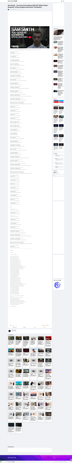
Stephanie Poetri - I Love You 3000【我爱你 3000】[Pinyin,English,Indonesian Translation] (48, 364)
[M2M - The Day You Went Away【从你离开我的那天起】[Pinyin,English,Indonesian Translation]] (19, 404)
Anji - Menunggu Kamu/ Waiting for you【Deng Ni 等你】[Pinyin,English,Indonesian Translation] (26, 375)
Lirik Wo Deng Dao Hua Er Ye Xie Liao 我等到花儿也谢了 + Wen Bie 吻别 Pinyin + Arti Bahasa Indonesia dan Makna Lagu (56, 120)
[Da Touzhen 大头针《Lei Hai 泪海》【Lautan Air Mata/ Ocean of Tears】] (56, 135)
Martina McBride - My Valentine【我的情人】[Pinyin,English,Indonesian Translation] (41, 407)
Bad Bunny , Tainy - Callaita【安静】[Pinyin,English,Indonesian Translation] (11, 354)
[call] (1, 461)
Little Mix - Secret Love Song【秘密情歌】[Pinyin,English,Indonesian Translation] (48, 398)
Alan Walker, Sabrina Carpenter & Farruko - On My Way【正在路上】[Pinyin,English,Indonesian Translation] (33, 388)
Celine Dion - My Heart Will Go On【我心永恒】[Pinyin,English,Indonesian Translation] (26, 418)
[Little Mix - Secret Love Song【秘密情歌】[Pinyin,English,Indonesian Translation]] (48, 394)
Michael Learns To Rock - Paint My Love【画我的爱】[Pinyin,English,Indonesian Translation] (11, 408)
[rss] (15, 457)
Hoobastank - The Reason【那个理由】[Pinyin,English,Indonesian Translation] (26, 387)
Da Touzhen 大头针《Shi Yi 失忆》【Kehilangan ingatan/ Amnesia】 (61, 147)
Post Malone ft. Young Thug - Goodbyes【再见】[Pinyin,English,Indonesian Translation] (33, 364)
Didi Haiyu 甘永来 (13, 330)
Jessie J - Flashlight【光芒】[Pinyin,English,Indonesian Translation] (26, 407)
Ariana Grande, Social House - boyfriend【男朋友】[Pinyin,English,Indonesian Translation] (48, 354)
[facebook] (8, 457)
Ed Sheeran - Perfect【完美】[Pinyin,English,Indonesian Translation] (18, 397)
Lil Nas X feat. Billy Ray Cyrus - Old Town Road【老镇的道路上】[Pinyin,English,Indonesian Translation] (19, 354)
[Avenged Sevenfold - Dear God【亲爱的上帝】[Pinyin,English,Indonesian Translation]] (26, 394)
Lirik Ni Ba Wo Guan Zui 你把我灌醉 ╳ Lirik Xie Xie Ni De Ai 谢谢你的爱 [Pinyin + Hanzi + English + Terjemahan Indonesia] (56, 111)
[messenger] (71, 459)
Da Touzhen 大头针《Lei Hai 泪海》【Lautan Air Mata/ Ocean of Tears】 (56, 138)
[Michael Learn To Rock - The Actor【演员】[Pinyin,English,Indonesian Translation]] (41, 394)
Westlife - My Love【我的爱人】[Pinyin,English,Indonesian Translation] (18, 417)
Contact (57, 461)
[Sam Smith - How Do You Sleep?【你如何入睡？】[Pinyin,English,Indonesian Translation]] (41, 350)
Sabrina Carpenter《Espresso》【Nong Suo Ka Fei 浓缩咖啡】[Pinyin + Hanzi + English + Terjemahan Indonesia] (11, 342)
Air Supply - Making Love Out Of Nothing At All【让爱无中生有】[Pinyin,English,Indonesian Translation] (41, 387)
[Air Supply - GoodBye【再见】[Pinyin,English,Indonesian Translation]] (34, 371)
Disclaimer (64, 461)
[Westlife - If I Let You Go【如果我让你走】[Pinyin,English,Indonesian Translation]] (11, 414)
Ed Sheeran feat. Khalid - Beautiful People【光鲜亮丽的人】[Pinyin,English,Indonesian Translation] (18, 365)
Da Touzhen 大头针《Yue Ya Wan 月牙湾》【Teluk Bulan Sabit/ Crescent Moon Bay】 (61, 128)
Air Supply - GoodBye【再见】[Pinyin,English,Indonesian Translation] (33, 374)
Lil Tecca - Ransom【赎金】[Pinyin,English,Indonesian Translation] (26, 364)
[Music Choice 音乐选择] (71, 461)
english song (11, 3)
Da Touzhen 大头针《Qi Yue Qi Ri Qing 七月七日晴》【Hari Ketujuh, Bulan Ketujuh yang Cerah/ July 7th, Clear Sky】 (61, 111)
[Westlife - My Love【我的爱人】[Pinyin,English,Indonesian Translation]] (19, 414)
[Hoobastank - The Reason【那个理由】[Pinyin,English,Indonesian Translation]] (26, 383)
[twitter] (10, 457)
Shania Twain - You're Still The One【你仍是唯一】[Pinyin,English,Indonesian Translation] (11, 398)
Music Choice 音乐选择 (12, 1)
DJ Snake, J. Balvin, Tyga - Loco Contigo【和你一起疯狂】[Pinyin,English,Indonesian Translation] (33, 354)
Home (8, 3)
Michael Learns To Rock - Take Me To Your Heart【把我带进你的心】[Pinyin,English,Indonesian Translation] (11, 375)
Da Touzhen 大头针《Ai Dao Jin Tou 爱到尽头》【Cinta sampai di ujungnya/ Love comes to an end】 (56, 148)
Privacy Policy (61, 461)
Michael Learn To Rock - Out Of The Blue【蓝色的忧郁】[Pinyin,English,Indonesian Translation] (11, 387)
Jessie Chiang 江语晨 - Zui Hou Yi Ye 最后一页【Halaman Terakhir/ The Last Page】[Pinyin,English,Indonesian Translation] (60, 67)
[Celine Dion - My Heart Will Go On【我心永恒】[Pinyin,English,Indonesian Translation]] (26, 414)
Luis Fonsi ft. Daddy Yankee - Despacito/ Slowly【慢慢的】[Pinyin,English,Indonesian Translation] (18, 375)
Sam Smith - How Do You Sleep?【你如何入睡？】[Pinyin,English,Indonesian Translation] (41, 354)
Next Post (50, 453)
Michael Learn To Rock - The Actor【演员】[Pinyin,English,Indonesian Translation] (41, 398)
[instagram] (13, 457)
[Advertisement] (32, 19)
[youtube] (11, 457)
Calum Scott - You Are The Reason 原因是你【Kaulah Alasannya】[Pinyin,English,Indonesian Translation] (48, 418)
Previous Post (10, 453)
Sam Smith (17, 325)
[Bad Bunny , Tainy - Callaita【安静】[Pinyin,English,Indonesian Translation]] (11, 350)
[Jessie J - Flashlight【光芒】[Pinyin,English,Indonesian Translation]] (26, 404)
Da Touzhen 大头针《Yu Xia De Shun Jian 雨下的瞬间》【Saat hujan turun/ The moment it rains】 (61, 120)
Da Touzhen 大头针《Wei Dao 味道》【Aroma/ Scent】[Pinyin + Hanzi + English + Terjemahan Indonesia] (61, 139)
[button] (61, 1)
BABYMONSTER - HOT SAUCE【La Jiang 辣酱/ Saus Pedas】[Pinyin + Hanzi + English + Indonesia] (33, 342)
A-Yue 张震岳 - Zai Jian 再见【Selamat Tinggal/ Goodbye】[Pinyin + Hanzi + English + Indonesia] (61, 80)
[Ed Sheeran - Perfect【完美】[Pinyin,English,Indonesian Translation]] (19, 394)
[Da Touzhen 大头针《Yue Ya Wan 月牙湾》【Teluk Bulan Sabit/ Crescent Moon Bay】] (61, 125)
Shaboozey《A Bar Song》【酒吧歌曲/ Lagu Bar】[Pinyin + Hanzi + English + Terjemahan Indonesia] (18, 342)
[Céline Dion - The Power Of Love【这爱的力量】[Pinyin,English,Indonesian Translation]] (48, 383)
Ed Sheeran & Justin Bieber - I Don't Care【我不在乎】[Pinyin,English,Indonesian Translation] (11, 364)
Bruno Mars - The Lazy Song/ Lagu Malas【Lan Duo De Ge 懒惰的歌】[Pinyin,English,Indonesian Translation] (41, 342)
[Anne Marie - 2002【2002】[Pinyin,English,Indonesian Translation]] (34, 394)
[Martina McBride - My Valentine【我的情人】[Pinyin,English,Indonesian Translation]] (41, 404)
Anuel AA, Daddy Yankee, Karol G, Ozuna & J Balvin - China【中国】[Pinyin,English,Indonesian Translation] (41, 365)
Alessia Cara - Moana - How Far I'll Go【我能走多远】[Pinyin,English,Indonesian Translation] (48, 408)
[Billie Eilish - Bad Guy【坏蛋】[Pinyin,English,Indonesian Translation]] (26, 350)
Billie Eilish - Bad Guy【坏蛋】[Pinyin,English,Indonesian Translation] (26, 354)
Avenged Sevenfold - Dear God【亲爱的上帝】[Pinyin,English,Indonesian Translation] (26, 398)
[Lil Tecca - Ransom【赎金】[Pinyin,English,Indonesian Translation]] (26, 360)
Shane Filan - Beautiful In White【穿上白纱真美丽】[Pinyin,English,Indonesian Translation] (41, 418)
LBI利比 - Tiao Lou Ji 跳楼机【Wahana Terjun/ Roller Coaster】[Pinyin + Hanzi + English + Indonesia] (61, 61)
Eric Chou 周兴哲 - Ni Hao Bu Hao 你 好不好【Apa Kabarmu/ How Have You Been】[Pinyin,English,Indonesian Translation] (60, 43)
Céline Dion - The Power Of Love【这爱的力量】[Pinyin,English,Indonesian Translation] (48, 387)
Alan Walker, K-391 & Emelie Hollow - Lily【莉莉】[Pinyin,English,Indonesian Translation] (41, 375)
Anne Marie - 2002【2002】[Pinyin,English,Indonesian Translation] (33, 397)
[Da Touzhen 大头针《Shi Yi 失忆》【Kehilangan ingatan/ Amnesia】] (61, 144)
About (55, 461)
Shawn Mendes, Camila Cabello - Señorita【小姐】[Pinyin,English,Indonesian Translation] (33, 408)
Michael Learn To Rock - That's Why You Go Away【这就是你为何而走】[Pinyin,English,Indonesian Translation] (33, 418)
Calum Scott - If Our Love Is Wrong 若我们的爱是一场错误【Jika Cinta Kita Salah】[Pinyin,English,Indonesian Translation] (18, 429)
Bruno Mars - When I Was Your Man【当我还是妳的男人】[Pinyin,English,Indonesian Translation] (18, 387)
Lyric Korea (54, 458)
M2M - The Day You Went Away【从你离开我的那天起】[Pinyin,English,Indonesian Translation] (19, 408)
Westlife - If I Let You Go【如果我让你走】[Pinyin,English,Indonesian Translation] (11, 417)
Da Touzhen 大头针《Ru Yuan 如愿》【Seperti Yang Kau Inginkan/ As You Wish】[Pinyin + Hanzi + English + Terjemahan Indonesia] (61, 86)
